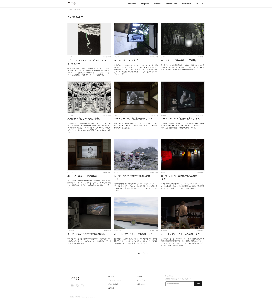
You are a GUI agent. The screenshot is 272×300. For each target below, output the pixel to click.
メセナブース (141, 280)
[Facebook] (82, 286)
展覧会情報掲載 (113, 284)
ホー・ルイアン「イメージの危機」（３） (134, 234)
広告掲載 (111, 288)
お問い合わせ (141, 284)
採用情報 (139, 276)
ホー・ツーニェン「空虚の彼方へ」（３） (134, 118)
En (197, 4)
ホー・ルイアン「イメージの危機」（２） (181, 234)
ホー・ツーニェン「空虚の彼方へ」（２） (181, 118)
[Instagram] (77, 286)
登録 (198, 283)
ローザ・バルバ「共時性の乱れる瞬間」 (86, 234)
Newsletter (186, 4)
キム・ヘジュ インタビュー (128, 60)
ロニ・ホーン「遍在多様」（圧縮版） (179, 60)
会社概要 (111, 276)
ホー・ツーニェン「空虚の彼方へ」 (84, 176)
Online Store (171, 4)
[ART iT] (75, 278)
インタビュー (70, 56)
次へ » (145, 253)
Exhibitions (131, 4)
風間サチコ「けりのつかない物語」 (84, 118)
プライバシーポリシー (115, 280)
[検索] (203, 4)
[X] (72, 286)
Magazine (145, 4)
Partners (157, 4)
